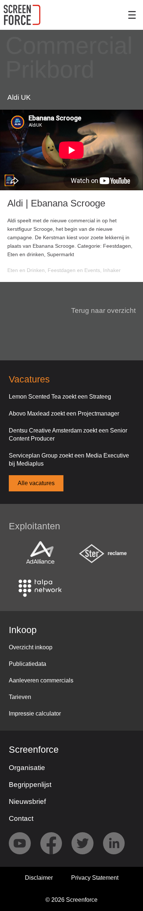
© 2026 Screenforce (71, 900)
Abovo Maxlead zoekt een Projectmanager (64, 413)
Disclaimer (39, 878)
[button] (99, 310)
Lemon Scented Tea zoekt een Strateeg (60, 396)
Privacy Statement (94, 878)
